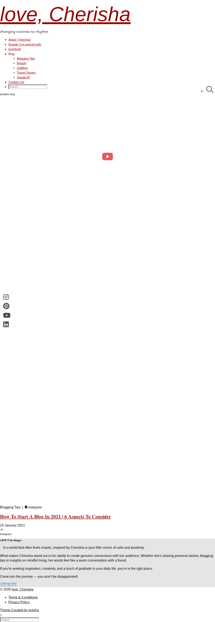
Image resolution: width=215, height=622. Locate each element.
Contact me (16, 82)
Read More (8, 584)
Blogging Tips (26, 58)
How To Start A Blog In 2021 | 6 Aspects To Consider (55, 516)
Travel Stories (26, 72)
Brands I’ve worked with (24, 44)
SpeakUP (23, 77)
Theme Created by (19, 610)
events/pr (14, 49)
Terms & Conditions (23, 597)
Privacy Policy (19, 602)
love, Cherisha (65, 14)
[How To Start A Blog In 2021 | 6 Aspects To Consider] (107, 361)
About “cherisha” (19, 39)
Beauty (21, 63)
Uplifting (22, 68)
